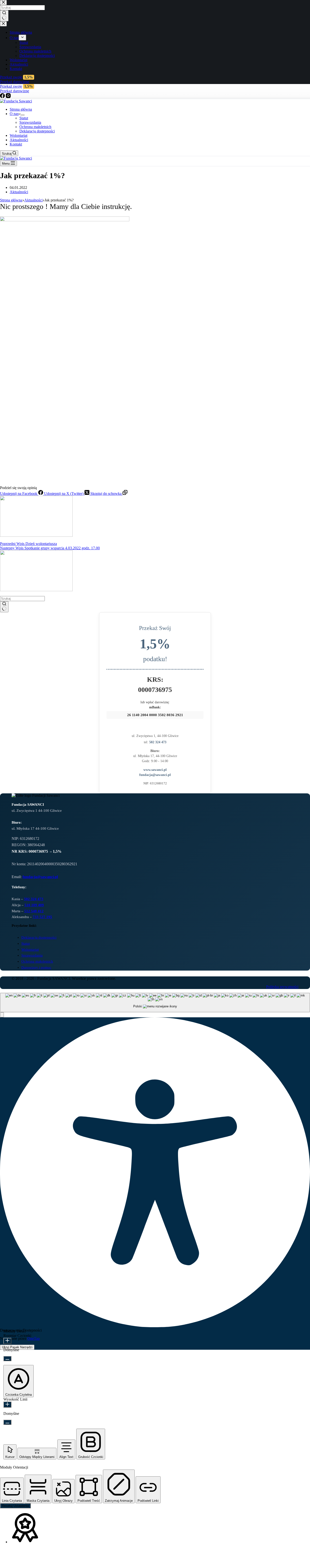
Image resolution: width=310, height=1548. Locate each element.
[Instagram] (8, 97)
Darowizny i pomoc (36, 967)
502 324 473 (157, 742)
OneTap (33, 1338)
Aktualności (19, 140)
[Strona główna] (16, 101)
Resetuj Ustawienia (15, 1506)
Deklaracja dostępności (37, 131)
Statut (23, 118)
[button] (2, 1014)
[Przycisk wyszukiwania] (4, 606)
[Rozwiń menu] (22, 115)
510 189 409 (34, 905)
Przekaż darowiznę (14, 91)
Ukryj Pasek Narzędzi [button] (17, 1347)
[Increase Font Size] (7, 1341)
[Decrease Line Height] (7, 1422)
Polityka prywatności (282, 987)
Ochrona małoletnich (35, 127)
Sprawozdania (30, 122)
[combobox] (155, 1002)
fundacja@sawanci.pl (155, 775)
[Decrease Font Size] (7, 1358)
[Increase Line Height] (7, 1405)
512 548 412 (34, 911)
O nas (14, 114)
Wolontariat (18, 135)
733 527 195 (42, 917)
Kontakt (16, 144)
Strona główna (21, 109)
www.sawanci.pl (155, 770)
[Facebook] (3, 97)
